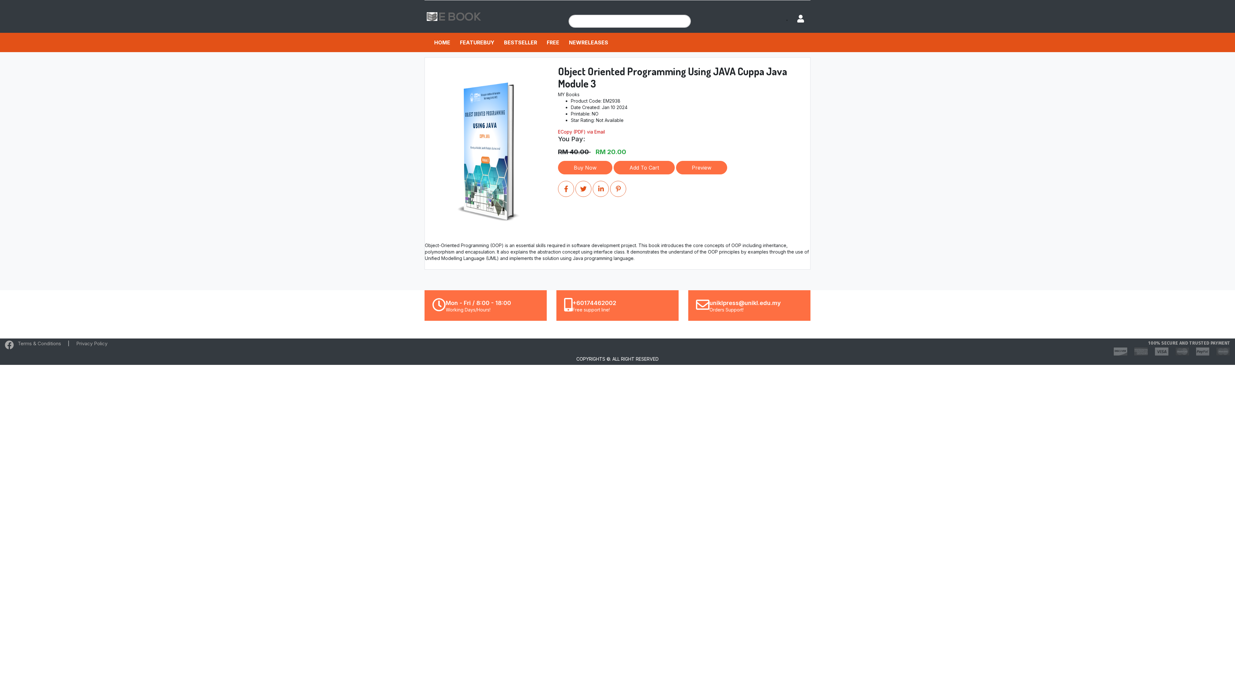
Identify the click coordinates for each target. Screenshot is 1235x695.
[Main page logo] (454, 16)
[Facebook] (9, 346)
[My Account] (797, 19)
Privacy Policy (91, 343)
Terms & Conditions (39, 343)
